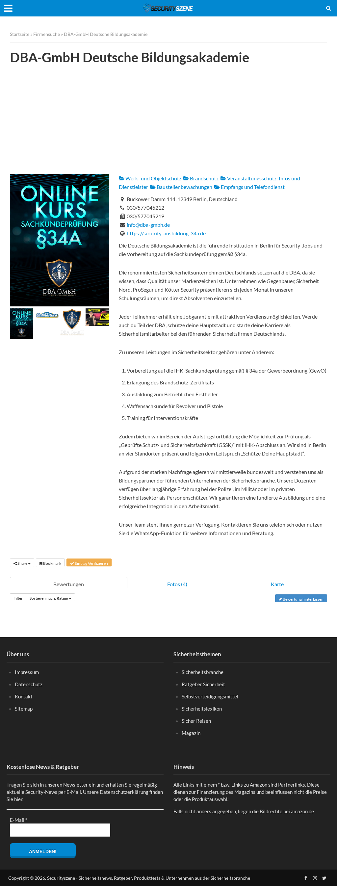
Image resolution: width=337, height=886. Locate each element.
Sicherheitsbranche (202, 672)
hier (18, 799)
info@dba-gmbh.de (148, 225)
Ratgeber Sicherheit (203, 684)
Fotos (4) (177, 584)
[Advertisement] (168, 120)
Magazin (191, 733)
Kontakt (24, 696)
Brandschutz (204, 178)
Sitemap (24, 709)
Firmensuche (46, 34)
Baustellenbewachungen (184, 187)
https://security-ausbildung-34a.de (166, 233)
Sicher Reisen (196, 721)
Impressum (27, 672)
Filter (18, 598)
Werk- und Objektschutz (152, 178)
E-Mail (18, 820)
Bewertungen (68, 584)
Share (22, 563)
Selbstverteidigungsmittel (210, 696)
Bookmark (51, 563)
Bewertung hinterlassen (303, 599)
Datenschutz (28, 684)
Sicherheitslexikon (202, 709)
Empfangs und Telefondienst (252, 187)
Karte (277, 584)
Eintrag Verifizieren (91, 563)
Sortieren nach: (49, 598)
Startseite (19, 34)
